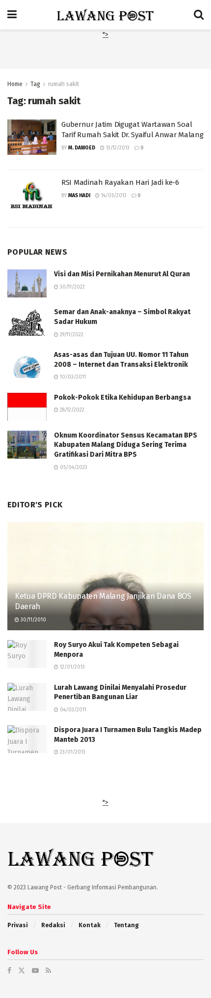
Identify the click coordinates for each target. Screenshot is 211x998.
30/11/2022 (71, 287)
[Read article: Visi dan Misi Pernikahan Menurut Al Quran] (27, 283)
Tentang (126, 925)
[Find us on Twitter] (21, 970)
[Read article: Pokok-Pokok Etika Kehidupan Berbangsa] (27, 407)
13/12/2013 (117, 148)
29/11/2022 (70, 335)
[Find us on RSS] (48, 970)
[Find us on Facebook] (9, 970)
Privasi (17, 925)
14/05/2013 (113, 196)
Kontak (90, 925)
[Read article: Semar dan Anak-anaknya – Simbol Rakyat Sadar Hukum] (27, 321)
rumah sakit (63, 84)
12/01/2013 (71, 667)
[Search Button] (199, 14)
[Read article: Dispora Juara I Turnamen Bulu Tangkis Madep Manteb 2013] (27, 739)
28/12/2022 (71, 410)
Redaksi (53, 925)
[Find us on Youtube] (35, 970)
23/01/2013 (71, 752)
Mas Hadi (79, 196)
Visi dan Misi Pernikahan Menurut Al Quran (122, 274)
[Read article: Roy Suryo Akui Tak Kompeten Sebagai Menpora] (27, 654)
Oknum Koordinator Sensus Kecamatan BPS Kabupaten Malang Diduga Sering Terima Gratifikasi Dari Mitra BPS (125, 445)
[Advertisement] (105, 52)
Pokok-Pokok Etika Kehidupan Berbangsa (122, 397)
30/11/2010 (32, 620)
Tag (35, 84)
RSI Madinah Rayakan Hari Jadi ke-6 (120, 182)
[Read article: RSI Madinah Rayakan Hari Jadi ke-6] (31, 195)
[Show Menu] (12, 14)
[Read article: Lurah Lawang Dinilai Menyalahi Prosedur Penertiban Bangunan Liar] (27, 697)
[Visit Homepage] (105, 15)
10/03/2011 (72, 377)
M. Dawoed (81, 148)
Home (15, 84)
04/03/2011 (72, 710)
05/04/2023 (72, 467)
